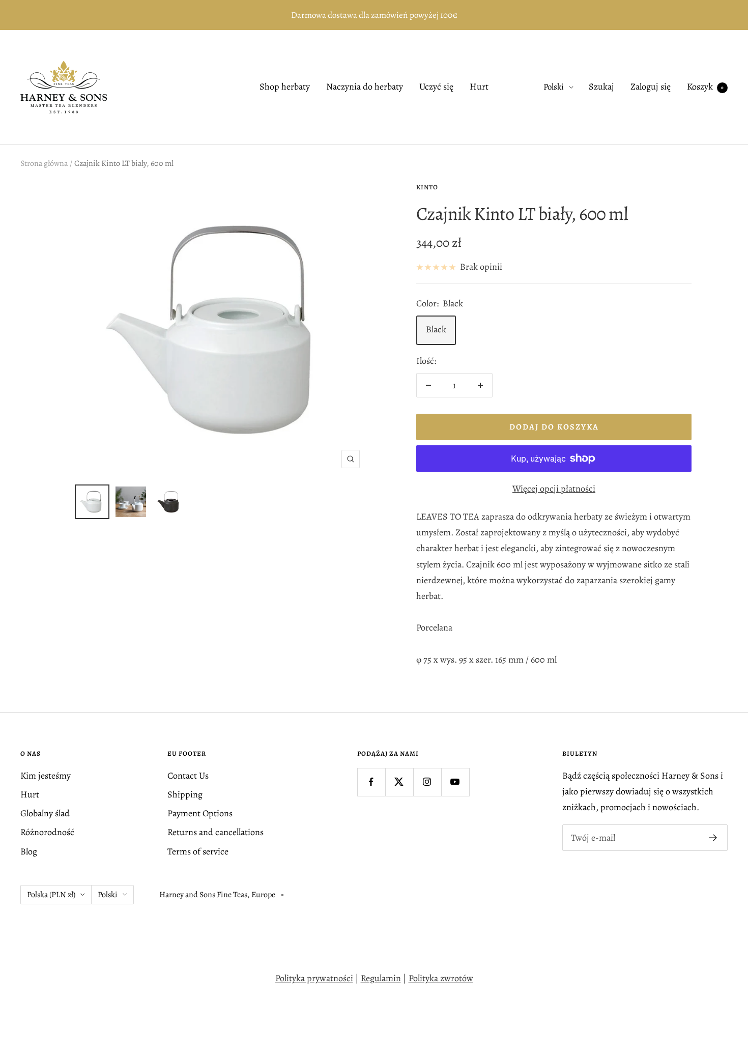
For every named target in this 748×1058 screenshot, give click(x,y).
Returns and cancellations (215, 832)
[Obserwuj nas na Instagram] (427, 782)
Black (436, 329)
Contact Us (188, 775)
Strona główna (44, 163)
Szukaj (601, 87)
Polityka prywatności (314, 978)
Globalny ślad (45, 813)
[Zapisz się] (713, 837)
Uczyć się (436, 87)
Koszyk (705, 87)
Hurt (479, 87)
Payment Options (200, 813)
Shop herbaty (285, 87)
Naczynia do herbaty (364, 87)
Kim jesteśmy (45, 775)
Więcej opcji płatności (553, 488)
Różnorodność (47, 832)
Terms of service (197, 851)
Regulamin (381, 978)
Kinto (427, 187)
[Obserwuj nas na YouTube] (455, 782)
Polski (553, 87)
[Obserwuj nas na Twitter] (399, 782)
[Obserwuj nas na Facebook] (371, 782)
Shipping (185, 794)
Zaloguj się (650, 87)
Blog (28, 851)
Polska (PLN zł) (51, 894)
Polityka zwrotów (441, 978)
